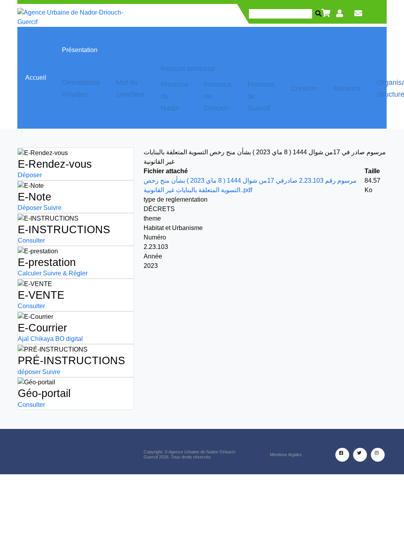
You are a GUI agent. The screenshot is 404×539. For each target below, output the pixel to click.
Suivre (52, 207)
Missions (347, 88)
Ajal (23, 338)
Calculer (29, 273)
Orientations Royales (81, 88)
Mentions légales (286, 454)
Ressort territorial (188, 69)
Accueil (35, 77)
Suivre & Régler (65, 273)
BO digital (69, 338)
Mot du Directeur (130, 88)
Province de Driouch (218, 96)
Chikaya (42, 338)
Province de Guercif (261, 96)
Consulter (31, 240)
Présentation (79, 50)
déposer (29, 372)
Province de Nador (174, 96)
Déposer (30, 175)
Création (304, 88)
